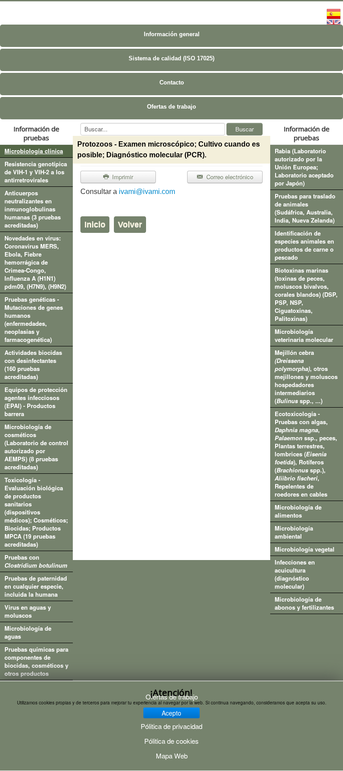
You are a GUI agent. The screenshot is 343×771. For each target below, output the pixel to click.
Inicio (94, 224)
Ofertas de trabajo (171, 106)
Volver (130, 224)
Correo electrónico (229, 177)
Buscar (244, 129)
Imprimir (121, 177)
